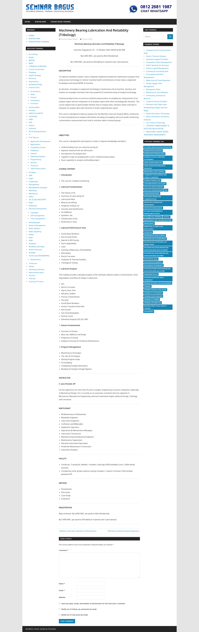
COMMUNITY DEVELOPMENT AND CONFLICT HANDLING (155, 176)
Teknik (31, 266)
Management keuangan (38, 187)
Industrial (32, 128)
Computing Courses (38, 147)
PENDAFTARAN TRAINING (61, 22)
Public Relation (34, 228)
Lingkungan (33, 181)
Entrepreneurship (35, 84)
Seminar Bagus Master (69, 39)
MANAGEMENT (149, 223)
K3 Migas (32, 172)
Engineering (33, 81)
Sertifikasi (32, 244)
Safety (31, 234)
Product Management (37, 225)
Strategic (32, 252)
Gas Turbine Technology (155, 123)
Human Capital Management (157, 68)
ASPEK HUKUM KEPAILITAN (153, 163)
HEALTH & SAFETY (36, 113)
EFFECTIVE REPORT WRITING (153, 187)
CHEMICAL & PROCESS (38, 66)
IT (29, 134)
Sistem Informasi (35, 249)
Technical (34, 165)
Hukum (31, 125)
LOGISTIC (166, 217)
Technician (33, 263)
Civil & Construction (36, 69)
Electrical (32, 78)
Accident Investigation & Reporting (157, 147)
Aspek (31, 57)
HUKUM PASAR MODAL (151, 193)
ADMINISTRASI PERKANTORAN (154, 154)
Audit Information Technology (157, 113)
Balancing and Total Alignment (158, 80)
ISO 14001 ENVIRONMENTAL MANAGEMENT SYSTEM (153, 212)
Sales (31, 237)
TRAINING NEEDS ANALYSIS (153, 296)
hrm (165, 190)
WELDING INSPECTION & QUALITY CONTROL (155, 307)
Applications (35, 144)
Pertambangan (34, 222)
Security (34, 162)
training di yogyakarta (153, 293)
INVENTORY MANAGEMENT (153, 208)
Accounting (33, 54)
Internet (34, 153)
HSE (30, 122)
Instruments (35, 100)
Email (62, 590)
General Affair (34, 107)
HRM (31, 119)
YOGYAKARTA (148, 311)
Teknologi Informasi (36, 269)
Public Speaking (35, 231)
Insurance (34, 103)
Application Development (41, 141)
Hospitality (33, 116)
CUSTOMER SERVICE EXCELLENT (155, 184)
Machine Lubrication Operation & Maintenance (78, 531)
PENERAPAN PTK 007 (151, 274)
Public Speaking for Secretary (157, 65)
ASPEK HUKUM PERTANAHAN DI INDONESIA (154, 167)
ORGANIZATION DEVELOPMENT (154, 235)
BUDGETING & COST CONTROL (154, 171)
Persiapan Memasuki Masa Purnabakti (154, 279)
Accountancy (35, 91)
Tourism (32, 275)
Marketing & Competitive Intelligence (153, 228)
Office (31, 196)
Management (34, 184)
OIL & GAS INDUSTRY (37, 199)
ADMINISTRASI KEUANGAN (153, 150)
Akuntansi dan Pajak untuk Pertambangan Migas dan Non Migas (156, 107)
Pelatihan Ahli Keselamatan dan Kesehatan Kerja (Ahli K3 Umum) (156, 249)
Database (32, 72)
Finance (34, 97)
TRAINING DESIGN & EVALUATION (155, 290)
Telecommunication (38, 168)
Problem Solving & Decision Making (157, 283)
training (147, 286)
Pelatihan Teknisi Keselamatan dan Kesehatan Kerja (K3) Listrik (157, 270)
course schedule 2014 (152, 180)
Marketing (33, 190)
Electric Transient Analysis (156, 56)
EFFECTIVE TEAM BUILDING (153, 190)
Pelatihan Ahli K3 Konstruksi (155, 239)
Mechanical (33, 193)
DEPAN (27, 22)
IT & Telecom (34, 137)
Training (32, 278)
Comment (63, 550)
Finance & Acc (87, 39)
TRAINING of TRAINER (151, 299)
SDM (31, 240)
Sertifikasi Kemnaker (37, 247)
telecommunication (36, 272)
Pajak (31, 202)
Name (62, 584)
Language (34, 212)
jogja (146, 217)
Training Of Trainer (36, 281)
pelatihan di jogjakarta (153, 262)
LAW (30, 175)
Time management (38, 218)
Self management (37, 215)
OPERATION (148, 232)
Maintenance (36, 259)
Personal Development (38, 209)
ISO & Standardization (37, 131)
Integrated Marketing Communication (152, 198)
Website (62, 597)
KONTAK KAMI (40, 22)
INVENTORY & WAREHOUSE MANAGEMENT (153, 203)
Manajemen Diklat (153, 89)
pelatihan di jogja (151, 259)
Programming (36, 159)
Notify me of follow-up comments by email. (79, 609)
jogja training (155, 217)
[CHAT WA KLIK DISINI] (150, 14)
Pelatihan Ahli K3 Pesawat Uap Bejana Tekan (155, 243)
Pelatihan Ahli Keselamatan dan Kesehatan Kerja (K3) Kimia (156, 254)
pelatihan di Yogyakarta (153, 265)
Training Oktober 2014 (152, 303)
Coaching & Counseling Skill (157, 71)
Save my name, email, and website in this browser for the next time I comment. (93, 603)
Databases (35, 150)
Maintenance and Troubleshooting (158, 220)
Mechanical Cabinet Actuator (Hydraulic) (123, 531)
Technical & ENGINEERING (39, 256)
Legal (31, 178)
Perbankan (33, 206)
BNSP (31, 63)
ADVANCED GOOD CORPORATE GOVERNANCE (154, 158)
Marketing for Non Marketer (157, 92)
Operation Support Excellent (157, 59)
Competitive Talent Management (159, 62)
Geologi (32, 110)
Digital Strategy (35, 75)
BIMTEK (32, 60)
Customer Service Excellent (156, 101)
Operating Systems (38, 156)
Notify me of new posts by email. (74, 615)
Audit (33, 94)
